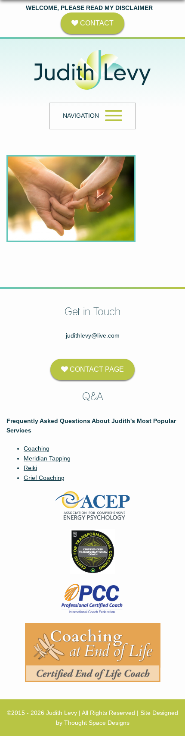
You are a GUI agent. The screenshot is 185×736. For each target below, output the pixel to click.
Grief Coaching (44, 477)
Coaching (36, 448)
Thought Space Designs (97, 722)
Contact (96, 23)
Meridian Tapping (47, 458)
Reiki (30, 467)
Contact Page (96, 369)
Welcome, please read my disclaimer (89, 7)
